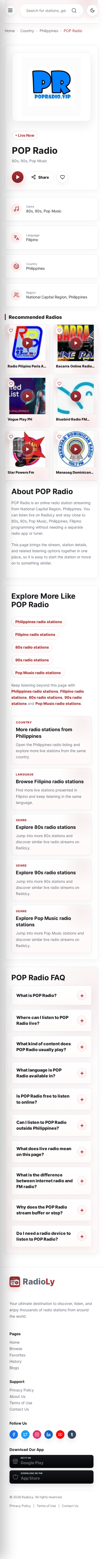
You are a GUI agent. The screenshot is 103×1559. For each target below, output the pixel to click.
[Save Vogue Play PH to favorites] (11, 383)
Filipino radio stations (35, 634)
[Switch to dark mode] (92, 10)
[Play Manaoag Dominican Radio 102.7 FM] (76, 449)
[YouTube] (60, 1434)
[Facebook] (14, 1434)
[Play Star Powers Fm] (27, 449)
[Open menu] (10, 10)
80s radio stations (32, 647)
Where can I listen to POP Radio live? (42, 1020)
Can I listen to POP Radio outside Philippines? (41, 1125)
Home (10, 30)
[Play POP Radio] (18, 177)
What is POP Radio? (36, 995)
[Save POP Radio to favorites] (62, 177)
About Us (17, 1396)
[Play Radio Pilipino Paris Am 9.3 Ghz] (27, 343)
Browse (16, 1348)
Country (27, 30)
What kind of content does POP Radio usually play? (43, 1046)
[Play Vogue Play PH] (27, 396)
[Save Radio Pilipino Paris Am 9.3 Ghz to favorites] (11, 330)
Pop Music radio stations (38, 672)
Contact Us (19, 1409)
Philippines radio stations (38, 621)
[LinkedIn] (48, 1434)
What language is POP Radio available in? (39, 1072)
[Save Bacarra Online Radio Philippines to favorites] (59, 330)
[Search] (73, 10)
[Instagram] (37, 1434)
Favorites (17, 1355)
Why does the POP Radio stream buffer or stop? (41, 1209)
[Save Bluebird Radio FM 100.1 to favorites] (59, 383)
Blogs (14, 1367)
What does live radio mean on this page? (43, 1151)
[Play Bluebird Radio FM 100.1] (76, 396)
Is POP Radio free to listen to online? (42, 1098)
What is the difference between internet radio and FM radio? (44, 1180)
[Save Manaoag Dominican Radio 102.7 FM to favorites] (59, 436)
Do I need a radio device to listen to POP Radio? (43, 1236)
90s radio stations (32, 660)
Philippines (49, 30)
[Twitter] (25, 1434)
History (16, 1361)
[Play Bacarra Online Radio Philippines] (76, 343)
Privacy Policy (22, 1390)
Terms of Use (21, 1402)
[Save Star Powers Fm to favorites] (11, 436)
